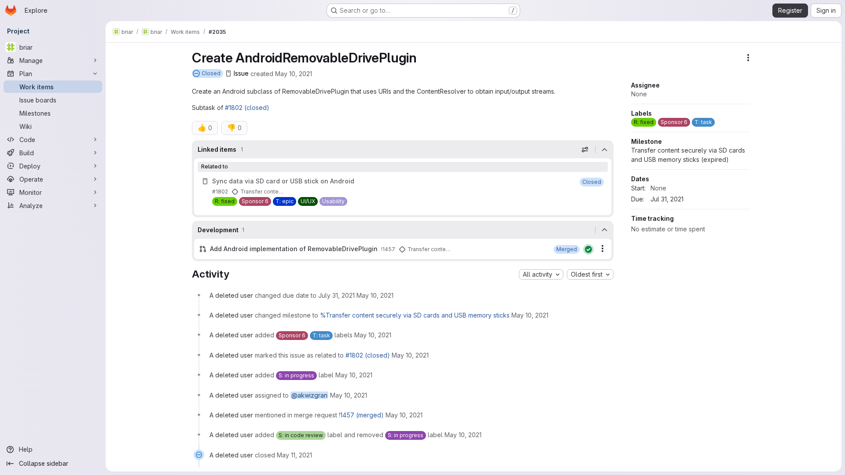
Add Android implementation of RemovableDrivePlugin (294, 248)
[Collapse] (604, 149)
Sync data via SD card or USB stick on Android (283, 181)
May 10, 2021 (293, 73)
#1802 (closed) (247, 107)
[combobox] (541, 274)
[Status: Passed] (588, 249)
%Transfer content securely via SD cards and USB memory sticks (415, 315)
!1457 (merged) (361, 415)
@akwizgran (309, 395)
